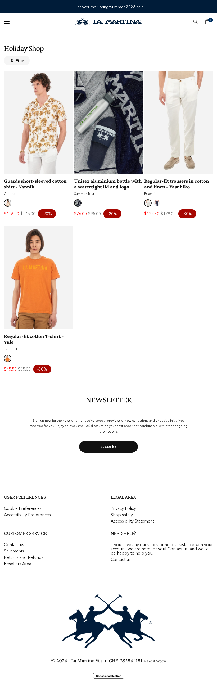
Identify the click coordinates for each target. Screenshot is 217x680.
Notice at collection (108, 675)
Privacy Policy (123, 508)
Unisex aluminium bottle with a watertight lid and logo (108, 184)
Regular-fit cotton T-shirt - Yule (34, 339)
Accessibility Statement (132, 521)
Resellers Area (17, 563)
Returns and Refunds (23, 557)
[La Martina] (108, 22)
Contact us (14, 544)
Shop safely (122, 514)
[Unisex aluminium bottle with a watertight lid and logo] (108, 122)
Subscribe (108, 447)
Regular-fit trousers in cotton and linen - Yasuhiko (176, 184)
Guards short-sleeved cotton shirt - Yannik (35, 184)
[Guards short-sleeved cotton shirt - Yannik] (38, 122)
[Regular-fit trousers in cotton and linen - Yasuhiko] (178, 122)
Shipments (14, 550)
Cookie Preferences (23, 508)
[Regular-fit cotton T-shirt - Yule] (38, 277)
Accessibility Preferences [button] (27, 514)
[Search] (195, 22)
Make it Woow (154, 661)
